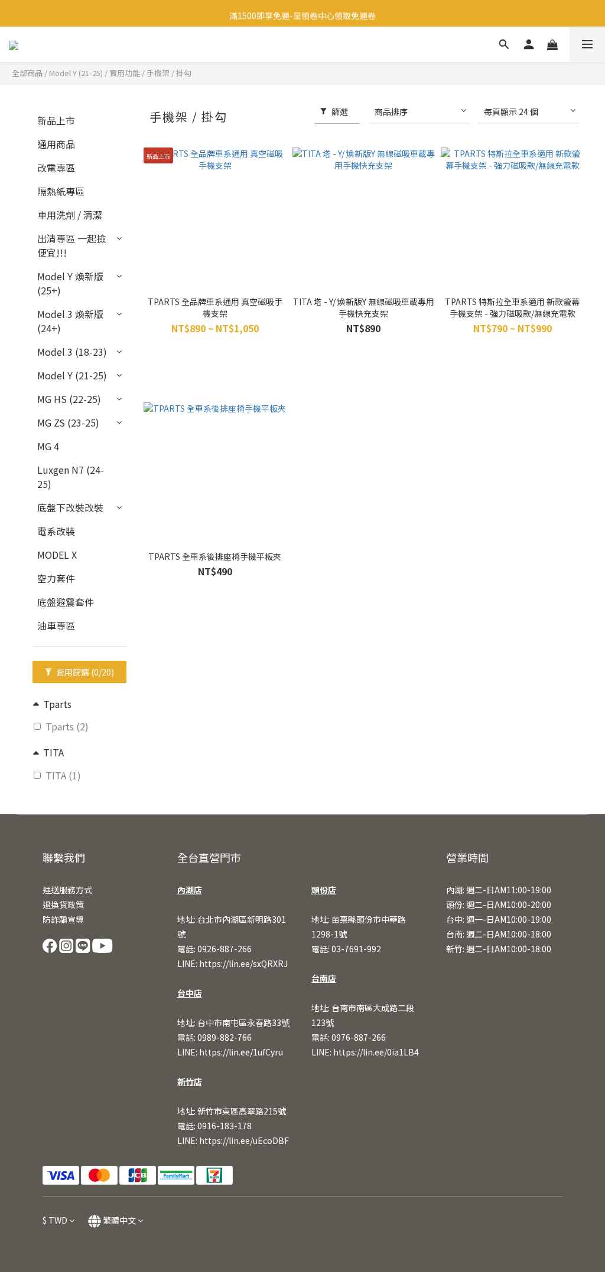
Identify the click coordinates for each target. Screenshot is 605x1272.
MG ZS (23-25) (68, 422)
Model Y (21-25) (76, 72)
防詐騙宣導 (63, 919)
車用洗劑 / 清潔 (69, 215)
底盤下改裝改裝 (70, 507)
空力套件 (56, 578)
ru (279, 1052)
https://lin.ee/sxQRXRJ (243, 963)
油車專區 (56, 625)
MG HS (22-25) (69, 399)
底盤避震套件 (65, 602)
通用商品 (56, 144)
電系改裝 (56, 531)
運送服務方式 (67, 890)
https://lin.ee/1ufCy (237, 1052)
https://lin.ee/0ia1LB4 (376, 1052)
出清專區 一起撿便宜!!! (71, 245)
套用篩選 (84, 672)
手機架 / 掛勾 (169, 72)
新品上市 (56, 120)
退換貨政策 (63, 904)
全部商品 (27, 72)
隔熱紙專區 (60, 191)
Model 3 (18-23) (72, 352)
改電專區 (56, 167)
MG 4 (48, 446)
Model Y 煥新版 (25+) (70, 283)
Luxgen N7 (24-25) (70, 477)
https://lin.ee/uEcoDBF (244, 1140)
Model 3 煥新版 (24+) (70, 321)
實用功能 (124, 72)
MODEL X (57, 555)
